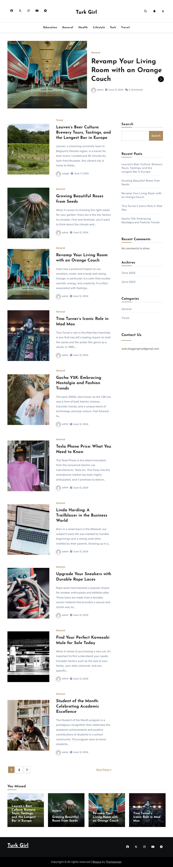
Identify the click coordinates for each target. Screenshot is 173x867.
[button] (161, 79)
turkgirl (65, 173)
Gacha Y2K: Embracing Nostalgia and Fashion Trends (78, 383)
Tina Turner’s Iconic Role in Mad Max (146, 817)
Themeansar (113, 861)
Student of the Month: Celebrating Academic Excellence (77, 706)
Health (83, 27)
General (67, 27)
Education (50, 27)
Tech (113, 27)
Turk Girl (86, 12)
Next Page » (104, 769)
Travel (125, 27)
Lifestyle (99, 27)
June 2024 (128, 281)
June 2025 (128, 272)
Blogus (96, 861)
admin (100, 89)
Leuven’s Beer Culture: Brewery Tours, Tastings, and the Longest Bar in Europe (83, 132)
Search (127, 124)
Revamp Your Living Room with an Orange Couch (126, 70)
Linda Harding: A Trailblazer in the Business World (81, 515)
